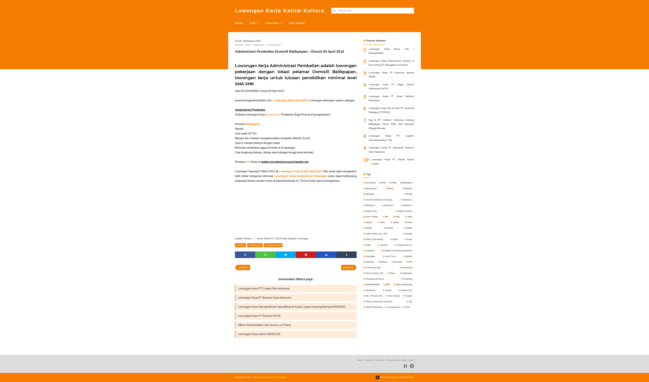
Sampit (387, 290)
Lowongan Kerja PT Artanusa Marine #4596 (391, 74)
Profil (252, 23)
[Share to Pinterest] (306, 254)
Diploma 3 (389, 205)
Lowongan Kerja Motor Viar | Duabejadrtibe (391, 51)
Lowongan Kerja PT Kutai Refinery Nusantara (391, 98)
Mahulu (408, 256)
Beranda (239, 23)
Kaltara (368, 228)
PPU (410, 262)
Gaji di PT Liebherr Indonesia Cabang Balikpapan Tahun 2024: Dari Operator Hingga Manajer (391, 124)
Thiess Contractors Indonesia (378, 301)
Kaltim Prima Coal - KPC (376, 234)
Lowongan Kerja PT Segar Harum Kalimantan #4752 (391, 86)
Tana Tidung (394, 296)
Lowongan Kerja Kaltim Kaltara (279, 10)
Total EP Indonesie (374, 307)
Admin (241, 245)
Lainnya (383, 245)
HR (386, 216)
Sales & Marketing (403, 284)
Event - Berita (371, 216)
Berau (391, 188)
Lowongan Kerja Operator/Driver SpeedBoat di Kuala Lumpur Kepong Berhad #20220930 (291, 306)
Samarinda (370, 290)
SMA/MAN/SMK (372, 284)
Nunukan (397, 262)
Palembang (406, 267)
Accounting (370, 183)
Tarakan (408, 296)
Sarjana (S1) (406, 290)
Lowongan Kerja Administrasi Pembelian (300, 176)
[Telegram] (412, 367)
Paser (392, 273)
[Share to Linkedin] (326, 254)
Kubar (395, 239)
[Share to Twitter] (285, 254)
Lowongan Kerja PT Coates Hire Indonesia (264, 288)
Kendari (408, 234)
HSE (397, 216)
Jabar (409, 216)
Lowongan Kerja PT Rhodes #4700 (259, 315)
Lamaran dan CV (404, 245)
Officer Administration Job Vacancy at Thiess (264, 325)
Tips (410, 301)
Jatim (382, 222)
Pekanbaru (407, 273)
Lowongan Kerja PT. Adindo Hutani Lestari (392, 161)
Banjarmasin (371, 188)
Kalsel (409, 222)
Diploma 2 (370, 205)
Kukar (409, 239)
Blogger (395, 377)
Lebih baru (243, 267)
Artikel (394, 183)
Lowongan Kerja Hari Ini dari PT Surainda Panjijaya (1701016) (391, 110)
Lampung (369, 250)
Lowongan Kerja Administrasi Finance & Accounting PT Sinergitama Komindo (391, 62)
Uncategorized (274, 245)
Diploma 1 (407, 200)
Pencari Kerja (272, 23)
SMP (387, 284)
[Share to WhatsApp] (265, 254)
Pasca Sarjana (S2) (374, 273)
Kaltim (409, 228)
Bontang (408, 188)
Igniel (411, 377)
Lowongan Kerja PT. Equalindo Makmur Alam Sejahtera (391, 149)
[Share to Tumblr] (346, 254)
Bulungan (369, 194)
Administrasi (273, 114)
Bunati (409, 194)
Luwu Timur (390, 256)
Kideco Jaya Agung (374, 239)
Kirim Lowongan (297, 23)
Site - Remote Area (374, 296)
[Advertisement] (296, 208)
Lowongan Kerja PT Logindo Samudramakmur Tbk (391, 137)
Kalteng (389, 228)
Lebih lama (348, 267)
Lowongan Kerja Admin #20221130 (259, 334)
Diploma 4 (407, 205)
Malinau (384, 262)
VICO (407, 307)
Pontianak (407, 279)
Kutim (368, 245)
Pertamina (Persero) (374, 279)
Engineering (371, 211)
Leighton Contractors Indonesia (397, 250)
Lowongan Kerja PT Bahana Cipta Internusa (264, 297)
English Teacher (404, 211)
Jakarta (368, 222)
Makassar (369, 262)
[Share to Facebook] (245, 254)
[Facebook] (405, 367)
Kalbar (395, 222)
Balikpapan (255, 245)
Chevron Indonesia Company (378, 200)
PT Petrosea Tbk (373, 267)
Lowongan (370, 256)
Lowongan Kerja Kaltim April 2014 (300, 171)
